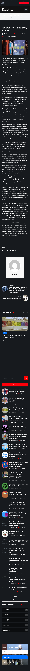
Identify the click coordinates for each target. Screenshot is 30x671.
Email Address (10, 333)
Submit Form (15, 348)
